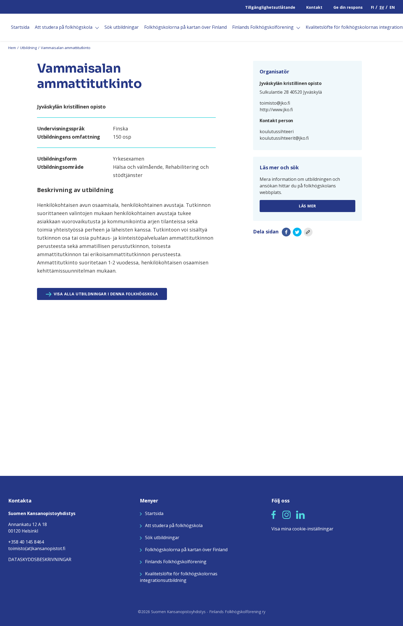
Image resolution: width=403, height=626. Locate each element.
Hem (12, 47)
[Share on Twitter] (297, 231)
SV (381, 7)
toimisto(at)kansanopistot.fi (36, 548)
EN (392, 7)
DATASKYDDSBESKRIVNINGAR (39, 559)
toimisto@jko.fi (275, 103)
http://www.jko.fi (276, 110)
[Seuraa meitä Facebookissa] (273, 514)
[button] (273, 515)
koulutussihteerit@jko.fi (284, 138)
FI (372, 7)
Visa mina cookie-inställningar (302, 529)
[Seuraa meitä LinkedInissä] (300, 514)
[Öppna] (97, 28)
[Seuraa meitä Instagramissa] (286, 514)
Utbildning (28, 47)
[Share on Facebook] (286, 231)
